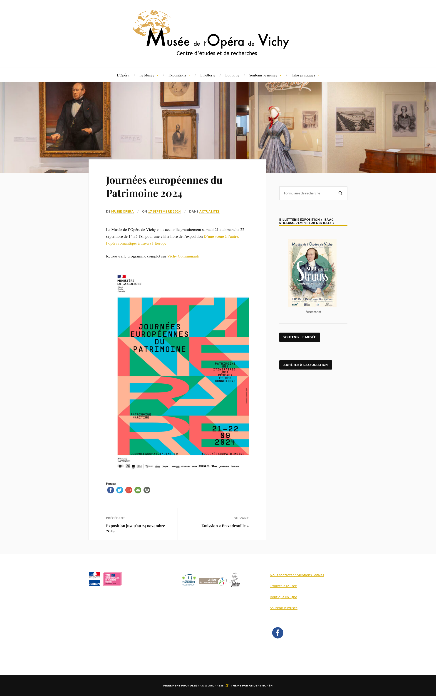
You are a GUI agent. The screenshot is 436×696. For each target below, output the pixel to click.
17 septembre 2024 (164, 211)
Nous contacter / (283, 575)
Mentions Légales (310, 575)
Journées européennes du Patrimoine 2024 (164, 186)
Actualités (209, 211)
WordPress (214, 685)
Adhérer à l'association (305, 365)
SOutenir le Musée (299, 337)
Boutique (232, 75)
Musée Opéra (122, 211)
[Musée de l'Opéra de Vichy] (218, 54)
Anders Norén (261, 685)
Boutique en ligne (283, 597)
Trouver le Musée (283, 585)
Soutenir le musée (263, 75)
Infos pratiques (303, 75)
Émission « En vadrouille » (225, 525)
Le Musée (146, 75)
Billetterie (207, 75)
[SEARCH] (340, 193)
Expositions (177, 75)
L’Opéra (123, 75)
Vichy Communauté (183, 256)
